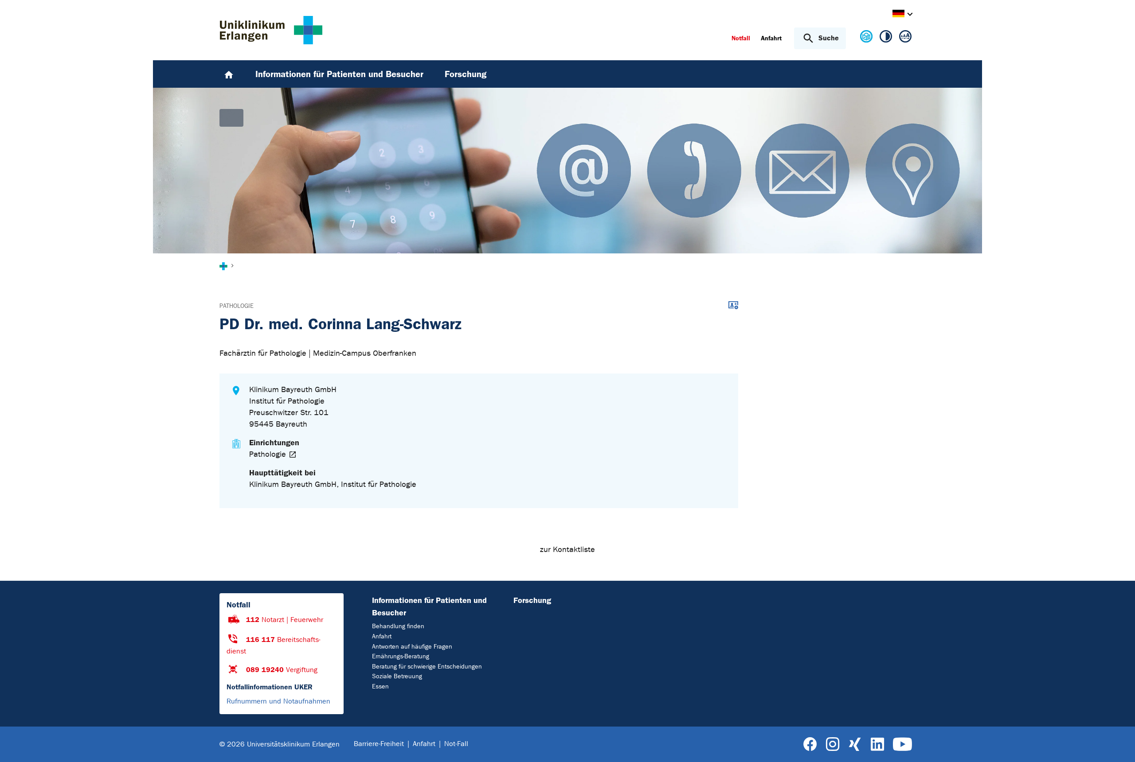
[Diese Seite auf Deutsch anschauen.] (866, 40)
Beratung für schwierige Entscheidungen (427, 666)
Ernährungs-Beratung (400, 656)
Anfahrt (381, 636)
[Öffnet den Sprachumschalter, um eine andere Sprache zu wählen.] (898, 14)
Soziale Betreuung (397, 676)
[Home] (229, 74)
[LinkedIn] (877, 744)
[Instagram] (832, 744)
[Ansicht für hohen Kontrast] (886, 38)
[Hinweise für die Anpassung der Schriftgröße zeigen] (905, 38)
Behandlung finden (398, 626)
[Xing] (854, 744)
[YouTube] (902, 744)
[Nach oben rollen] (1117, 744)
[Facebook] (810, 744)
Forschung (532, 600)
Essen (380, 686)
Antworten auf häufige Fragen (412, 646)
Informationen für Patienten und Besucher (429, 606)
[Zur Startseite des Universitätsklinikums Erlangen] (271, 30)
